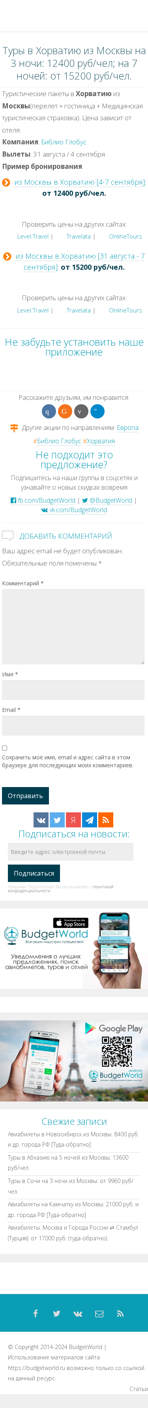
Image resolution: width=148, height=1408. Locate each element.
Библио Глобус (63, 141)
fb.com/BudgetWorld (45, 500)
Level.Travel (32, 236)
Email (11, 709)
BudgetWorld (85, 1347)
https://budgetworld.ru (36, 1368)
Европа (128, 427)
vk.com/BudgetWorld (77, 509)
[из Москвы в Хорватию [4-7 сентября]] (74, 209)
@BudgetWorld (110, 500)
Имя (10, 674)
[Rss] (121, 1314)
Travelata (78, 236)
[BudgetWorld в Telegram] (89, 819)
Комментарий (23, 583)
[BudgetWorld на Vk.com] (41, 819)
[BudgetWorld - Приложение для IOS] (74, 948)
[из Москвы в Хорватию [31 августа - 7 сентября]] (74, 283)
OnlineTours (124, 236)
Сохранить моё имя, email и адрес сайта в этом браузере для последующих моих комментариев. (67, 761)
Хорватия (101, 441)
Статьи (138, 1389)
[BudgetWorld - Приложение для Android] (74, 1060)
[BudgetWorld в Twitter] (57, 819)
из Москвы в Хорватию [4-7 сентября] (79, 182)
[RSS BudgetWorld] (105, 819)
